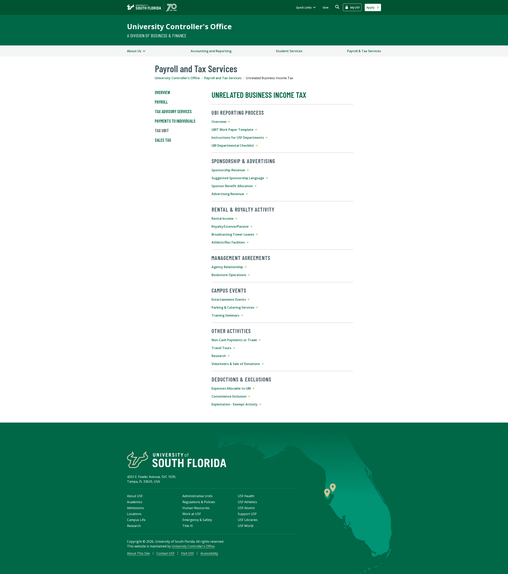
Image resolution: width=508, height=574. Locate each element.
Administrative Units (197, 496)
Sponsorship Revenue (229, 170)
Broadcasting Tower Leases (234, 234)
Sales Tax (163, 140)
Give (325, 7)
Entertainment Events (229, 299)
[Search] (337, 6)
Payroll (161, 101)
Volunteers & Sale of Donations (237, 364)
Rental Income (223, 218)
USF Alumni (246, 508)
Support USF (247, 514)
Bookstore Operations (230, 275)
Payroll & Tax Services (364, 51)
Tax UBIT (162, 130)
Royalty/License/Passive (231, 226)
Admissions (135, 508)
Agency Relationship (228, 267)
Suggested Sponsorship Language (239, 178)
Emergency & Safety (197, 520)
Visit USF (187, 553)
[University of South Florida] (176, 459)
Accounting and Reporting (211, 51)
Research (219, 356)
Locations (134, 514)
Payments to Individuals (175, 120)
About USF (135, 496)
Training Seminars (226, 315)
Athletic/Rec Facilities (229, 242)
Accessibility (209, 553)
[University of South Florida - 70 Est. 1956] (152, 7)
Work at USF (191, 514)
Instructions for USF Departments (239, 137)
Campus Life (136, 520)
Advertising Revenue (229, 194)
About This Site (138, 553)
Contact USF (165, 553)
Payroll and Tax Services (222, 78)
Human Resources (196, 508)
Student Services (289, 51)
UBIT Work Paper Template (233, 129)
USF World (245, 526)
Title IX (187, 526)
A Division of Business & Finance (157, 35)
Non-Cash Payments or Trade (235, 340)
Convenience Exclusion (230, 396)
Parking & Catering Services (234, 307)
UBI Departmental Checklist (234, 145)
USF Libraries (248, 520)
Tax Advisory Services (173, 111)
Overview (162, 92)
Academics (134, 502)
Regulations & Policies (198, 502)
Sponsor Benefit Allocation (233, 186)
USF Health (246, 496)
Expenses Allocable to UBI (232, 388)
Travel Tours (222, 348)
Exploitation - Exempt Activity (235, 404)
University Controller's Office (179, 26)
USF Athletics (247, 502)
